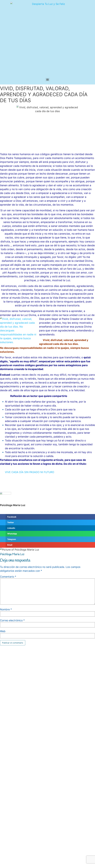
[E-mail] (2, 512)
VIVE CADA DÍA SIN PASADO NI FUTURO (29, 472)
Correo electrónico (12, 620)
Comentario (8, 576)
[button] (47, 517)
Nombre (6, 609)
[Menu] (47, 79)
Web (2, 631)
